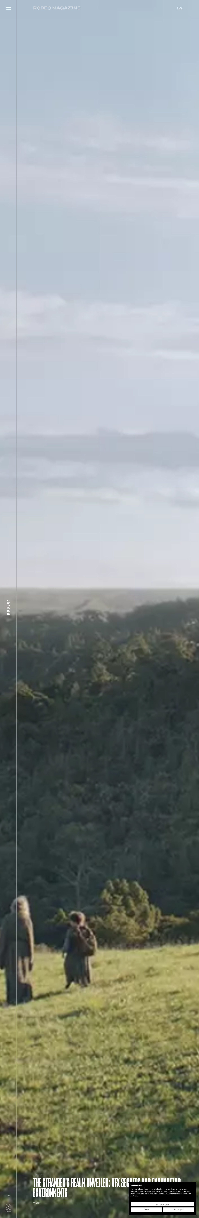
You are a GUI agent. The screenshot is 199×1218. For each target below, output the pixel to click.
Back (179, 8)
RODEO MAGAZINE (57, 8)
